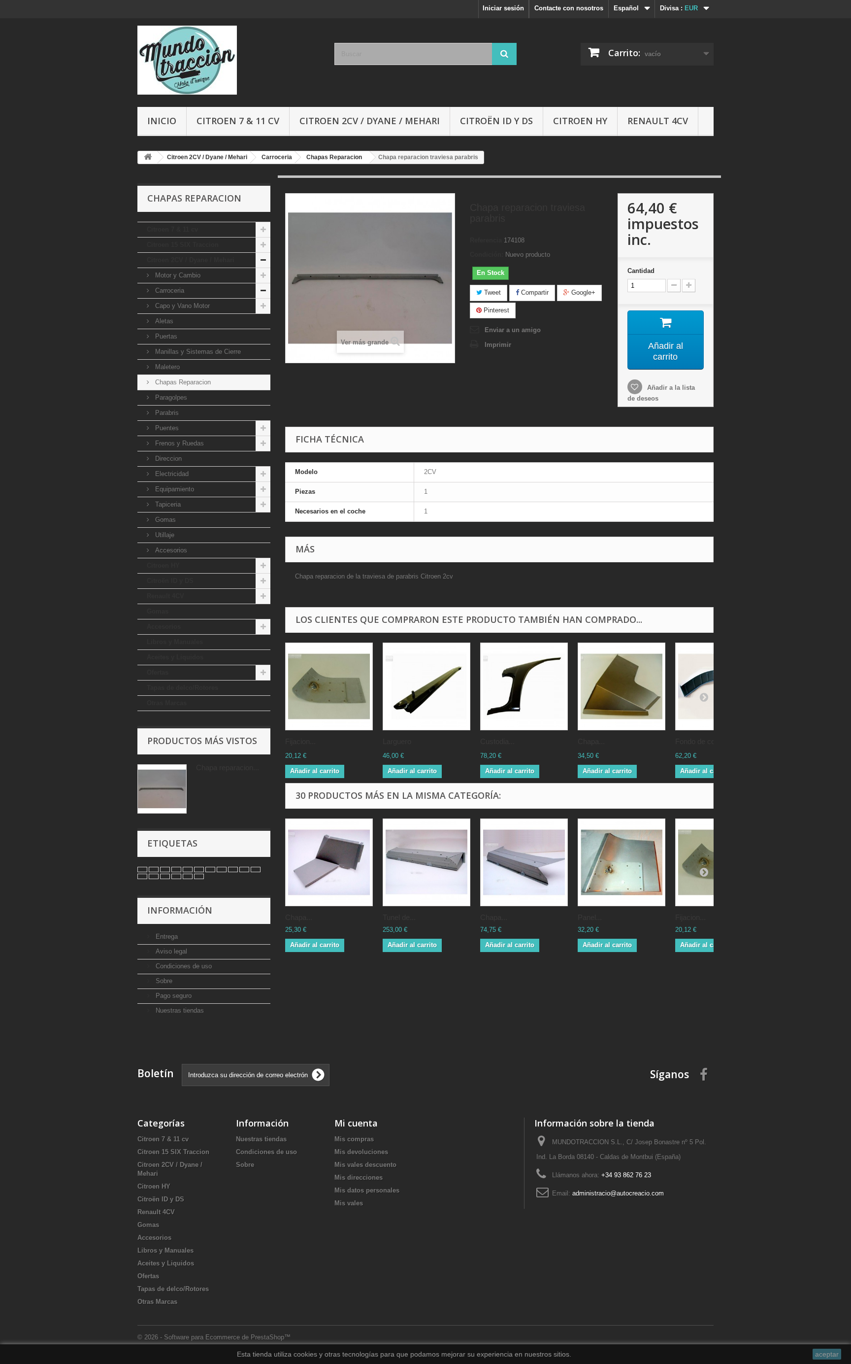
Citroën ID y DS (496, 121)
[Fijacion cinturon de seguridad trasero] (329, 686)
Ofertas (157, 672)
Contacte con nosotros (568, 8)
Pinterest (495, 310)
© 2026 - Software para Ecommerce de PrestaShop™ (214, 1337)
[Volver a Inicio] (147, 157)
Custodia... (497, 741)
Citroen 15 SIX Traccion (183, 244)
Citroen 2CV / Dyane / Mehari (369, 121)
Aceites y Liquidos (175, 657)
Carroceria (168, 290)
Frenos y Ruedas (178, 443)
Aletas (163, 321)
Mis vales (348, 1203)
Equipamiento (173, 489)
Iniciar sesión (503, 8)
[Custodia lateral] (524, 686)
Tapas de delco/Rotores (182, 687)
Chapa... (591, 741)
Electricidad (171, 473)
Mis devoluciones (361, 1152)
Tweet (491, 292)
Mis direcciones (358, 1177)
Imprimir (498, 344)
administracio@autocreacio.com (618, 1193)
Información (179, 910)
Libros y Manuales (175, 642)
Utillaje (163, 535)
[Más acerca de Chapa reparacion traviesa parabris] (162, 789)
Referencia (486, 240)
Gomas (164, 519)
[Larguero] (426, 686)
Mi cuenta (356, 1123)
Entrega (166, 936)
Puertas (165, 336)
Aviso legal (170, 951)
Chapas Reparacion (182, 382)
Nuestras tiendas (179, 1010)
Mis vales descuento (365, 1164)
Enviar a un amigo (513, 330)
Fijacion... (300, 741)
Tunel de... (399, 917)
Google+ (582, 292)
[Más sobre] (142, 869)
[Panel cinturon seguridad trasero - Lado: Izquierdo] (621, 862)
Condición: (486, 254)
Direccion (167, 458)
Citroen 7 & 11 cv (237, 121)
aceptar (827, 1354)
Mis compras (354, 1139)
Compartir (534, 292)
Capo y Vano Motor (181, 305)
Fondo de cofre (699, 741)
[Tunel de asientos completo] (426, 862)
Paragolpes (170, 397)
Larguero (397, 741)
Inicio (161, 121)
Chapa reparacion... (227, 767)
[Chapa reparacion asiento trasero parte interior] (524, 862)
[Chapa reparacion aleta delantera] (621, 686)
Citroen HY (580, 121)
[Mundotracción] (228, 60)
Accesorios (170, 550)
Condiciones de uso (183, 966)
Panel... (590, 917)
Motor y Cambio (176, 275)
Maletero (166, 367)
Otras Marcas (167, 703)
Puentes (166, 428)
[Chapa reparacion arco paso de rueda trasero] (329, 862)
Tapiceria (167, 504)
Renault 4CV (657, 121)
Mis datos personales (366, 1190)
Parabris (166, 412)
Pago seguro (173, 995)
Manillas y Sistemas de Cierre (197, 351)
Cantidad (641, 270)
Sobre (163, 981)
